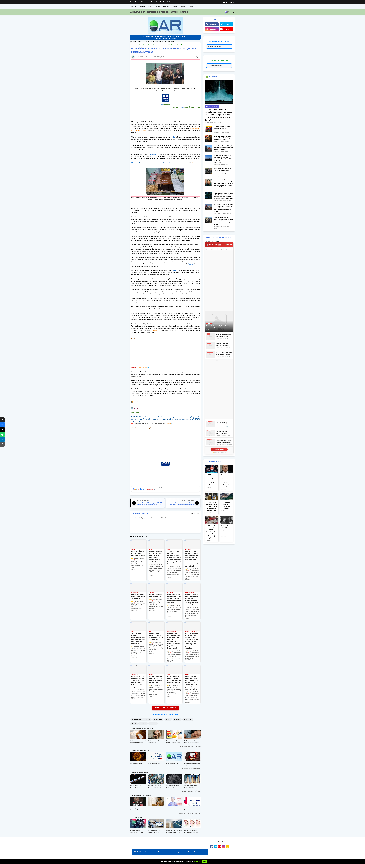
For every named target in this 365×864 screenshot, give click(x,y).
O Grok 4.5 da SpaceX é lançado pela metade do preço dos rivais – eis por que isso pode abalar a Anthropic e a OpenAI (218, 114)
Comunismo (153, 154)
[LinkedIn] (2, 439)
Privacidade (173, 38)
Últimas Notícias (142, 367)
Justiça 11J (156, 330)
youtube (227, 29)
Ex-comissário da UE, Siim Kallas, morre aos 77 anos (217, 327)
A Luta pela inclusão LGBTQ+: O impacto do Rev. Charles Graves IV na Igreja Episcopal (211, 532)
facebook (213, 24)
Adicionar (165, 489)
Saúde (175, 6)
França (220, 249)
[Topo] (2, 419)
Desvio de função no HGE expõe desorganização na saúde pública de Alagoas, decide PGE (223, 147)
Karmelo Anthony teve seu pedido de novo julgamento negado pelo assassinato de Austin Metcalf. (224, 335)
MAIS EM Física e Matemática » (191, 791)
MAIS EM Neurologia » (194, 836)
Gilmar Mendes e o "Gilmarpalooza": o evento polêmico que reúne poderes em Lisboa (226, 481)
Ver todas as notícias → (219, 449)
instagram (213, 29)
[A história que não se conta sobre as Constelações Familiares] (208, 129)
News (215, 249)
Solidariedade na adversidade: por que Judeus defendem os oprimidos (226, 530)
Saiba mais (197, 861)
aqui (191, 162)
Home (132, 2)
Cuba (169, 44)
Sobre (160, 38)
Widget (191, 6)
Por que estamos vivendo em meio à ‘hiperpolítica (222, 423)
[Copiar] (2, 444)
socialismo (181, 44)
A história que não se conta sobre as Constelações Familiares (222, 128)
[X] (2, 429)
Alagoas (142, 6)
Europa (209, 249)
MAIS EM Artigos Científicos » (191, 768)
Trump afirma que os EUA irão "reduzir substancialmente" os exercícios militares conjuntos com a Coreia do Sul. (222, 171)
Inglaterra (227, 249)
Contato (137, 2)
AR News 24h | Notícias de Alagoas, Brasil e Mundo (159, 11)
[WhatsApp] (2, 434)
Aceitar (204, 861)
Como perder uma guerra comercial (222, 432)
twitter (228, 24)
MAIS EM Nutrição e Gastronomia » (190, 746)
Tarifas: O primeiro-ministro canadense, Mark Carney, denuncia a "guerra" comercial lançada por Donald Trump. (224, 344)
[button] (233, 12)
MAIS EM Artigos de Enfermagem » (190, 813)
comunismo (163, 44)
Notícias (133, 6)
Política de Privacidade (148, 2)
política (175, 270)
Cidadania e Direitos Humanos (149, 44)
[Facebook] (2, 424)
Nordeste (166, 6)
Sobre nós (159, 2)
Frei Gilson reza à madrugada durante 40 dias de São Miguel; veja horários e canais (223, 138)
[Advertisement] (165, 353)
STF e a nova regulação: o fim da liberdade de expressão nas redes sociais (211, 506)
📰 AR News (213, 245)
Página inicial (135, 44)
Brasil (150, 6)
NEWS (162, 104)
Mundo (158, 6)
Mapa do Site (167, 2)
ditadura (174, 44)
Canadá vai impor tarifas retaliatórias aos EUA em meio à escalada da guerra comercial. (224, 441)
